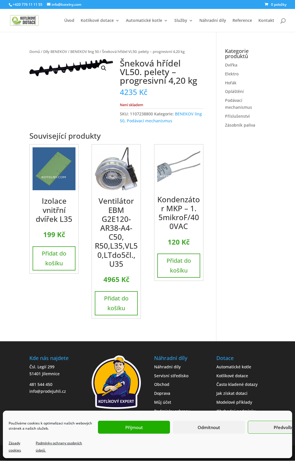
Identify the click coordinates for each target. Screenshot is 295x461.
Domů (34, 51)
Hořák (231, 82)
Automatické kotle (144, 20)
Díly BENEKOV (55, 51)
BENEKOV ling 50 (84, 51)
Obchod (161, 384)
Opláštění (234, 91)
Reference (242, 20)
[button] (104, 68)
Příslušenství (237, 116)
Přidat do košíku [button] (54, 258)
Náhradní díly (212, 20)
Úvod (69, 20)
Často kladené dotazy (237, 384)
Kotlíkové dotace (97, 20)
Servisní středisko (171, 375)
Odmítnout (209, 427)
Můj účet (162, 402)
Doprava (162, 393)
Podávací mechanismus (149, 120)
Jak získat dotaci (231, 393)
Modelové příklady (234, 402)
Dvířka (231, 65)
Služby (180, 20)
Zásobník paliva (240, 125)
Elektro (232, 74)
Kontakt (266, 20)
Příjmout (134, 427)
